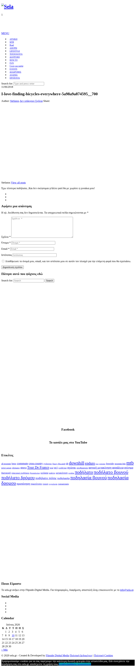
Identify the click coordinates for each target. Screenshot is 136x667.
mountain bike (120, 464)
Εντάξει (63, 664)
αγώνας (71, 467)
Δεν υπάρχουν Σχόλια (31, 101)
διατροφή (6, 473)
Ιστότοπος (6, 255)
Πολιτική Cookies (103, 655)
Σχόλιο (6, 236)
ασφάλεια (118, 467)
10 (13, 635)
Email (5, 248)
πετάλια (71, 473)
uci (56, 467)
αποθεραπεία (82, 468)
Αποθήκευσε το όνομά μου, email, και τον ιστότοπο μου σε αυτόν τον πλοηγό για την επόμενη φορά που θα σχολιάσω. (68, 261)
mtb (130, 462)
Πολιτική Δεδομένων (81, 655)
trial (51, 468)
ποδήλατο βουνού (111, 472)
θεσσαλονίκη (35, 473)
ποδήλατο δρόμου (18, 477)
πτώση (45, 484)
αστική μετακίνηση (100, 467)
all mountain (6, 464)
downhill (76, 463)
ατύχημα (128, 467)
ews (97, 464)
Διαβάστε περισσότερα (79, 664)
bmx (14, 463)
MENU (5, 33)
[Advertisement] (61, 23)
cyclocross (47, 464)
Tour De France (38, 467)
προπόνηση (23, 483)
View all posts (18, 182)
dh (67, 463)
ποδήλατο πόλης (46, 478)
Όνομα (6, 242)
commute (22, 463)
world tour (62, 468)
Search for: (7, 83)
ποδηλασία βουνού (88, 477)
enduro (90, 463)
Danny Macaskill (58, 464)
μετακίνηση (62, 473)
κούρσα (44, 473)
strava (23, 467)
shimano (16, 468)
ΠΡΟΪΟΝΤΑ (15, 78)
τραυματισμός (63, 484)
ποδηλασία (63, 478)
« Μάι (4, 649)
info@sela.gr (126, 590)
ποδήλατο (84, 472)
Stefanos (14, 101)
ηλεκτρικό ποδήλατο (20, 473)
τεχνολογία (53, 484)
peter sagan (6, 468)
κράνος (52, 473)
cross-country (36, 463)
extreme (102, 464)
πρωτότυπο (36, 483)
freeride (110, 463)
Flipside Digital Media (57, 655)
